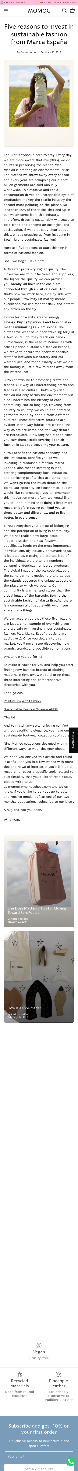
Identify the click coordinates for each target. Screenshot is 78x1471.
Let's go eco (13, 693)
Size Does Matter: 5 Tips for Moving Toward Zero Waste (37, 910)
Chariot (9, 717)
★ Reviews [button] (73, 740)
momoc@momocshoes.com (29, 786)
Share (14, 819)
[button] (64, 10)
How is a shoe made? (24, 1008)
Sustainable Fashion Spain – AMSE (31, 709)
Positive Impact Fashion (22, 701)
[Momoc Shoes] (39, 10)
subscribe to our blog (55, 801)
